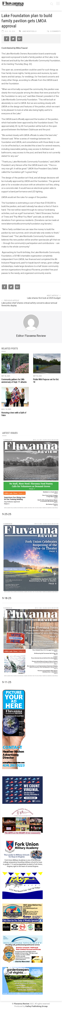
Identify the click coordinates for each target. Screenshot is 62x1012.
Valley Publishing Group (36, 1006)
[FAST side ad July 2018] (22, 885)
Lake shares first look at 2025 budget (44, 298)
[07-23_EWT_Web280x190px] (22, 917)
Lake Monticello (29, 31)
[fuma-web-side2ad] (22, 853)
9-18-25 (6, 598)
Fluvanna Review (21, 1004)
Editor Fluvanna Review (31, 335)
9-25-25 (6, 514)
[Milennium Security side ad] (22, 949)
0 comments (55, 31)
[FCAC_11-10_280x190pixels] (22, 822)
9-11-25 (6, 682)
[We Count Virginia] (22, 790)
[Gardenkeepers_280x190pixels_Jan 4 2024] (22, 980)
